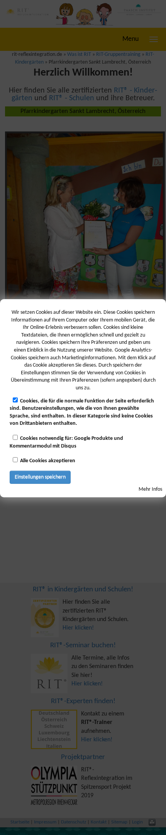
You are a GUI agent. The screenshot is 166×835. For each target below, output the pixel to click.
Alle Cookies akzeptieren (47, 461)
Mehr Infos (150, 489)
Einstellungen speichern (40, 477)
